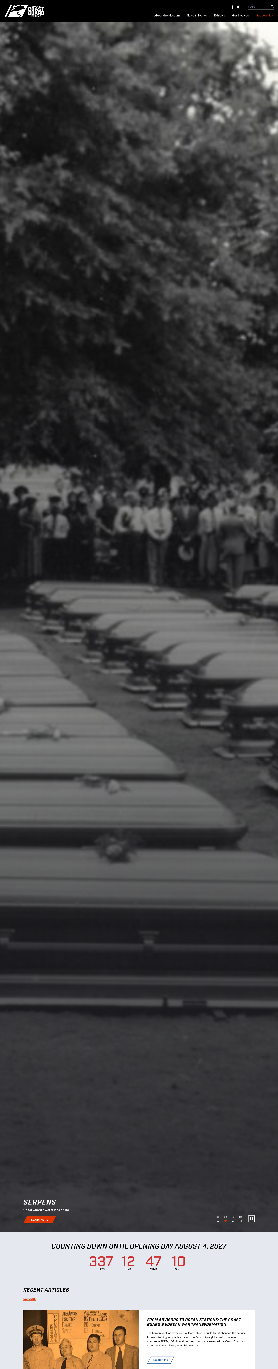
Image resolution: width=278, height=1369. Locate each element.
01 (217, 1216)
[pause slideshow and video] (251, 1218)
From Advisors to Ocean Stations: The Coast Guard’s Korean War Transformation (194, 1321)
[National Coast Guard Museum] (36, 11)
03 (233, 1216)
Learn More (162, 1361)
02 (225, 1216)
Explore (29, 1298)
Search (252, 6)
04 (240, 1216)
